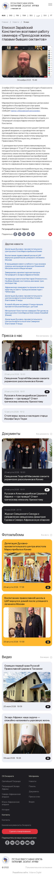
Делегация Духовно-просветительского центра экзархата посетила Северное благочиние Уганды (23, 321)
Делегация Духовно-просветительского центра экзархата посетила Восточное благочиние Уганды (23, 298)
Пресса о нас (34, 796)
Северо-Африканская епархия (11, 795)
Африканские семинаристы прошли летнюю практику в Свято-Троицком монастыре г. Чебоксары (24, 289)
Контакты (6, 820)
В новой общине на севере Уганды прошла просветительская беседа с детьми (24, 305)
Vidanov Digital (35, 872)
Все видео (44, 657)
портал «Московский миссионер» (25, 110)
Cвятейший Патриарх (11, 781)
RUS (3, 15)
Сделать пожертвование (20, 831)
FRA (17, 15)
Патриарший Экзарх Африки (10, 787)
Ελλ (45, 15)
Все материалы (42, 336)
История (5, 809)
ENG (10, 15)
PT (51, 15)
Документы (34, 791)
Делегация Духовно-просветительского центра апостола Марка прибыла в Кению (23, 250)
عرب (38, 15)
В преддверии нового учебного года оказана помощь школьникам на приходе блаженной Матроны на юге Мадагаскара (25, 266)
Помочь (32, 786)
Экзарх (26, 22)
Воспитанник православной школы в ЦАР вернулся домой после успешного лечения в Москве (24, 257)
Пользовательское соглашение (38, 867)
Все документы (42, 434)
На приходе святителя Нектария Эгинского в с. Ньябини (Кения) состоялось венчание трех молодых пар (26, 281)
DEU (31, 15)
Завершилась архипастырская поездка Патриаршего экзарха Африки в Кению (22, 273)
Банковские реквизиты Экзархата (16, 825)
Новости (16, 22)
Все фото (45, 535)
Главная (5, 22)
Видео (31, 802)
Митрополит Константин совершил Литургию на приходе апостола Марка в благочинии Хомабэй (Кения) (26, 313)
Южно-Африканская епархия (10, 803)
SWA (24, 15)
